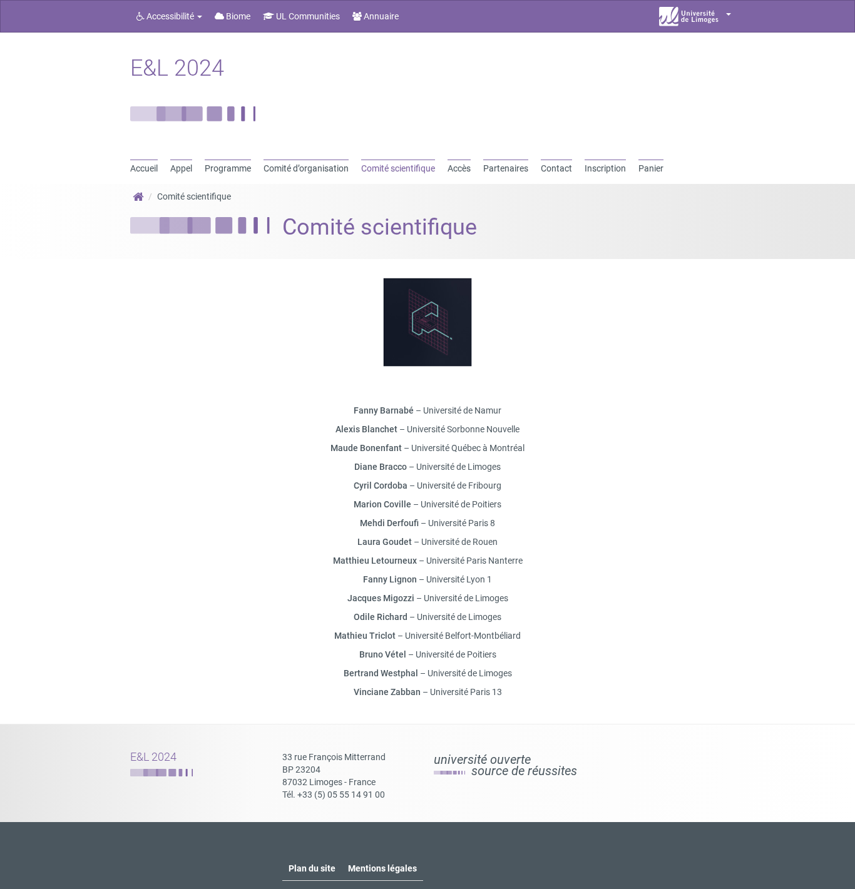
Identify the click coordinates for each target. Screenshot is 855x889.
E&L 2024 (177, 68)
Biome (237, 16)
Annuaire (380, 16)
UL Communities (307, 16)
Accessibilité (170, 16)
